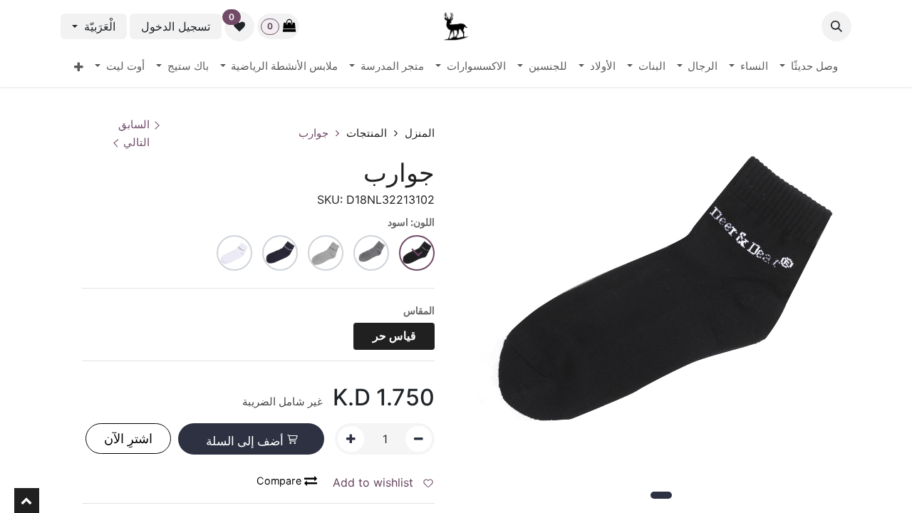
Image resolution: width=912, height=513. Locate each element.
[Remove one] (418, 439)
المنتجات (366, 133)
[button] (836, 26)
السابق (134, 124)
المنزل (420, 133)
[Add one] (351, 439)
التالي (136, 142)
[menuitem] (809, 67)
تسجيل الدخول (175, 26)
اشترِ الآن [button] (128, 438)
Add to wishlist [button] (375, 482)
